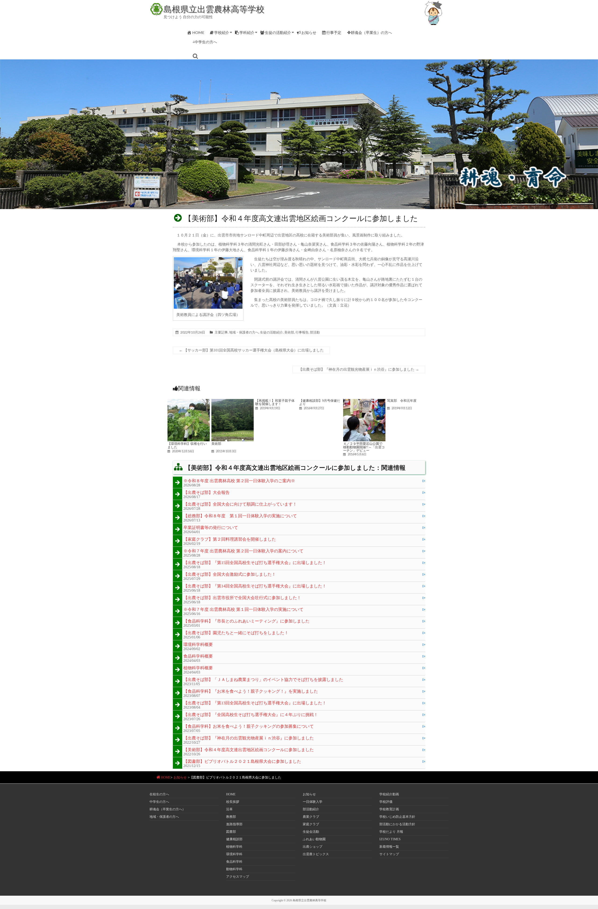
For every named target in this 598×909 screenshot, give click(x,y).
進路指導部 (234, 824)
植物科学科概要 (198, 668)
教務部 (231, 816)
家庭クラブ (311, 824)
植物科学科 (234, 846)
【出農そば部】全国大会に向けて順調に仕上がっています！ (240, 504)
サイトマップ (389, 854)
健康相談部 (234, 839)
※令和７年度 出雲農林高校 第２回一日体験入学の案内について (243, 551)
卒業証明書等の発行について (210, 528)
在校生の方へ (159, 794)
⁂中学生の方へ (205, 42)
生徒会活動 (311, 831)
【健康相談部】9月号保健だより (319, 402)
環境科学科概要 (198, 645)
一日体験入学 (312, 802)
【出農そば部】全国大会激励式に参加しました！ (229, 574)
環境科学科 (234, 854)
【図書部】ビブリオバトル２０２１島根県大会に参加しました (242, 762)
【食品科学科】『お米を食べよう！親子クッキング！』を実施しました (250, 691)
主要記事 (221, 332)
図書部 (231, 831)
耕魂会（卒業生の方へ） (167, 809)
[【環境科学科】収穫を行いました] (188, 401)
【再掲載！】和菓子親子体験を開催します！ (275, 402)
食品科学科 (234, 861)
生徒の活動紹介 (278, 32)
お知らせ (308, 32)
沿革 (229, 809)
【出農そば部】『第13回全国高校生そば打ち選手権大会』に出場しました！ (254, 703)
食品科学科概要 (198, 656)
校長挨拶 (232, 802)
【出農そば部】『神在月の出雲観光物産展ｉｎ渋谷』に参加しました (359, 369)
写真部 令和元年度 (401, 400)
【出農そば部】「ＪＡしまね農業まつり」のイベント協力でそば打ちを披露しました (263, 680)
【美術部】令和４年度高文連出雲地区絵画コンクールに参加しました (248, 750)
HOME (198, 32)
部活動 (315, 332)
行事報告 (302, 332)
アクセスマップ (237, 876)
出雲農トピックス (316, 854)
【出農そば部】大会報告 (206, 493)
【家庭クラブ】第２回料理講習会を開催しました (229, 539)
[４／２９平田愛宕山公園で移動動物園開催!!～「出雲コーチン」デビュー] (364, 401)
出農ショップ (312, 846)
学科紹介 (246, 32)
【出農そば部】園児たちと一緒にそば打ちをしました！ (235, 633)
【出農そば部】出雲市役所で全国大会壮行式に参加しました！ (242, 598)
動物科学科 (234, 869)
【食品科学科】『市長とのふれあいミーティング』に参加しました (246, 621)
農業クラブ (311, 816)
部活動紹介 (311, 809)
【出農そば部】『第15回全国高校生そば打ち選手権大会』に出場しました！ (254, 563)
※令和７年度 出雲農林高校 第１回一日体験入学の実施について (243, 610)
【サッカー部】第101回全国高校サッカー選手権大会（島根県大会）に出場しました (251, 350)
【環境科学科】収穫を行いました (187, 445)
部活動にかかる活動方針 (397, 824)
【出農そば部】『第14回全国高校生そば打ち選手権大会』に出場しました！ (254, 586)
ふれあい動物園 (314, 839)
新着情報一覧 (389, 846)
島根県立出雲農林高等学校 (214, 9)
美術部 (289, 332)
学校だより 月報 (391, 831)
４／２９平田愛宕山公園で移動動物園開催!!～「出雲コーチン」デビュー (364, 447)
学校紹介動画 (389, 794)
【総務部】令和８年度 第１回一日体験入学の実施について (240, 516)
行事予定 (333, 32)
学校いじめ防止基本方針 (397, 816)
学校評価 (385, 802)
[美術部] (232, 401)
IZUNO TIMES (390, 839)
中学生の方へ (159, 802)
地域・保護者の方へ (244, 332)
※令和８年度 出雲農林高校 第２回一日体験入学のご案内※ (239, 481)
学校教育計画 (389, 809)
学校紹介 (221, 32)
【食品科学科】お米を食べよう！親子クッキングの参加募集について (248, 726)
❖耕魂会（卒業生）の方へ (369, 32)
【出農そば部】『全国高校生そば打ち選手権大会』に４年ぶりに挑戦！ (250, 715)
